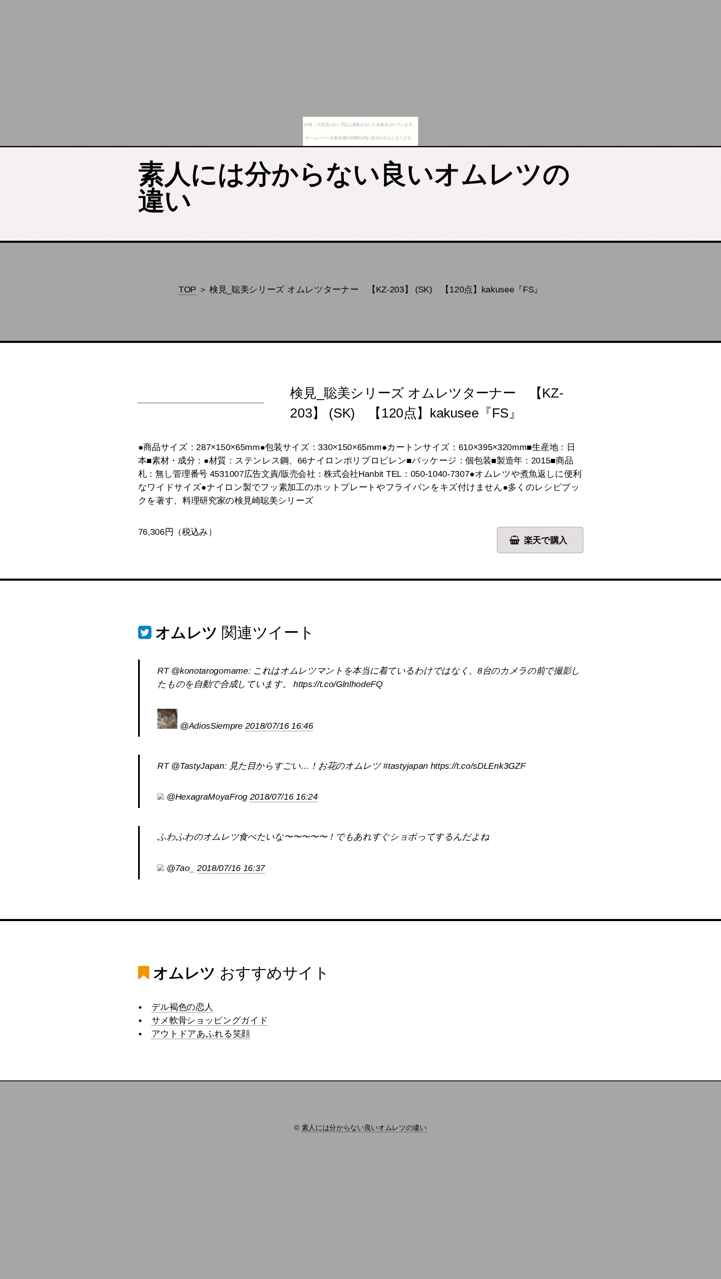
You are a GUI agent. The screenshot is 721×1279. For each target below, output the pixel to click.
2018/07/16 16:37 (231, 868)
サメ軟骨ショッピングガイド (209, 1020)
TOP (187, 290)
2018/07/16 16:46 (279, 726)
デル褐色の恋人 (182, 1007)
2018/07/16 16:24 (284, 797)
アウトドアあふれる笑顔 (200, 1034)
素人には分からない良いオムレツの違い (354, 187)
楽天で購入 (545, 540)
